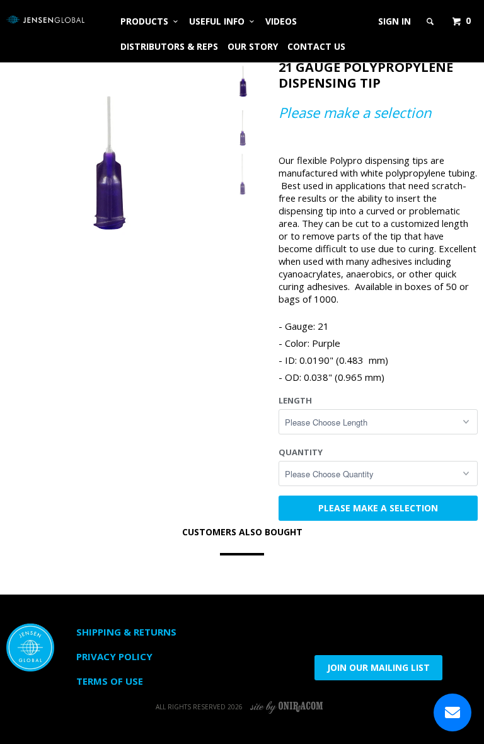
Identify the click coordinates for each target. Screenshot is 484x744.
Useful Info (219, 21)
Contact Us (316, 46)
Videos (281, 21)
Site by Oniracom (287, 706)
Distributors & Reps (169, 46)
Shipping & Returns (126, 631)
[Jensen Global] (45, 19)
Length (295, 400)
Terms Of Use (109, 681)
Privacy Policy (114, 656)
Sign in (394, 21)
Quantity (301, 452)
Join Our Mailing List (378, 667)
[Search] (431, 21)
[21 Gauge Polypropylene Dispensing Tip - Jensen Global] (107, 158)
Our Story (253, 46)
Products (146, 21)
